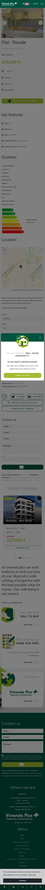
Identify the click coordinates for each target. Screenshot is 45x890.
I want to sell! (22, 375)
